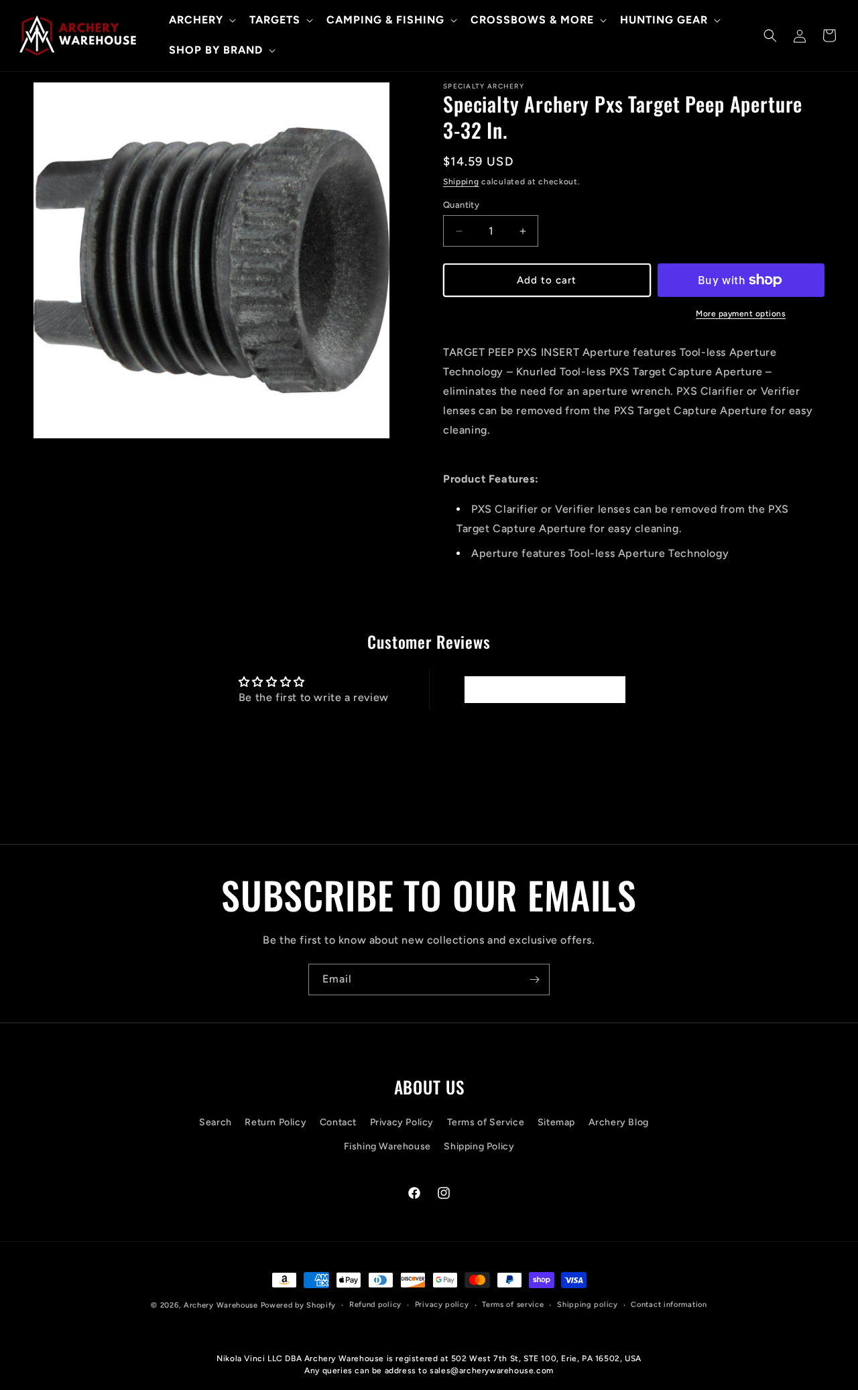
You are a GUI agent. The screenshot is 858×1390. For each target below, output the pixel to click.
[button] (201, 20)
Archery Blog (619, 1123)
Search (215, 1123)
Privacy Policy (402, 1123)
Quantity (461, 205)
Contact (338, 1123)
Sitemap (556, 1123)
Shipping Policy (479, 1146)
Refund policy (375, 1304)
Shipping (461, 181)
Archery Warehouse (221, 1305)
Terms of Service (486, 1123)
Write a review (544, 689)
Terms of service (513, 1304)
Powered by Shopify (298, 1305)
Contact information (669, 1304)
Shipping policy (587, 1304)
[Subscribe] (534, 979)
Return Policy (275, 1123)
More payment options (741, 313)
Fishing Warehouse (387, 1146)
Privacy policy (442, 1304)
